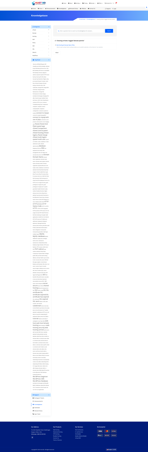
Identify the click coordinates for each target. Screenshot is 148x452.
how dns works (39, 195)
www (42, 385)
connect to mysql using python (39, 115)
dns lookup (39, 150)
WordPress (38, 374)
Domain (46, 155)
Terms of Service (57, 440)
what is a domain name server (41, 342)
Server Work (40, 285)
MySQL (41, 234)
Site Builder (78, 434)
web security (35, 332)
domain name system (40, 161)
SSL (44, 290)
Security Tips (43, 272)
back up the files (40, 77)
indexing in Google (41, 215)
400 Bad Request (40, 64)
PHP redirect (39, 249)
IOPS (34, 219)
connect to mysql (42, 113)
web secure (46, 330)
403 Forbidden (42, 66)
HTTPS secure (43, 210)
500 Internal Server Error (41, 68)
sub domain (39, 303)
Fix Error (46, 180)
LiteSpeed (40, 221)
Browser (39, 81)
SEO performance (40, 277)
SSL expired (43, 299)
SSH (36, 290)
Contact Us (109, 3)
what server (39, 366)
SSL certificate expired (39, 293)
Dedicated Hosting (57, 432)
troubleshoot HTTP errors (42, 312)
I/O (46, 210)
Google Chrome (41, 182)
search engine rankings (38, 268)
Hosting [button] (77, 3)
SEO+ (43, 281)
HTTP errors (37, 204)
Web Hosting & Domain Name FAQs (79, 46)
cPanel (37, 124)
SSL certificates (36, 299)
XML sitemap (46, 385)
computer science (41, 106)
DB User (39, 148)
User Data (40, 321)
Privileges (47, 253)
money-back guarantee (38, 232)
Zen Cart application (39, 389)
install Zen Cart (41, 217)
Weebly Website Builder (81, 436)
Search (109, 31)
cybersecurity (36, 146)
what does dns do (41, 336)
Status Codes (42, 301)
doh (42, 154)
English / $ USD (112, 449)
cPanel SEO (78, 438)
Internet (47, 217)
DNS (42, 148)
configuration (36, 110)
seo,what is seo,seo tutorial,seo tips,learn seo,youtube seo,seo (41, 279)
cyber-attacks (41, 143)
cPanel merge (42, 135)
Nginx (38, 245)
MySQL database (39, 236)
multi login (45, 232)
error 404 (42, 176)
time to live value (45, 308)
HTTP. (35, 208)
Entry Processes (42, 174)
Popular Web (41, 253)
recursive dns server (40, 260)
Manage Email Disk (42, 223)
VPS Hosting (56, 434)
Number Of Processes (37, 247)
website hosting (36, 334)
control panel (39, 121)
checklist (43, 98)
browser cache (45, 81)
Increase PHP (38, 212)
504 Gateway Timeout (37, 72)
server (34, 283)
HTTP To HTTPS (45, 206)
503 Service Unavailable (44, 70)
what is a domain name (41, 338)
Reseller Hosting (57, 436)
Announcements (50, 8)
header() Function (40, 191)
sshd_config (40, 290)
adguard (44, 72)
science (37, 266)
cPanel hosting (38, 133)
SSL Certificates (79, 430)
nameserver (41, 240)
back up (34, 77)
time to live (43, 306)
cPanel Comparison (40, 128)
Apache (38, 74)
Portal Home (82, 19)
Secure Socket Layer (39, 270)
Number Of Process (44, 245)
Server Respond (39, 283)
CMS (39, 100)
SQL (33, 290)
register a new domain (42, 262)
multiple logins (36, 234)
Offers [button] (100, 3)
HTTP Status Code (39, 205)
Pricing (85, 3)
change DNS (40, 87)
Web (44, 321)
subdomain (37, 306)
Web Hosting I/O (42, 325)
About (70, 3)
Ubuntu (40, 318)
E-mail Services (79, 432)
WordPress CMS (38, 379)
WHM (40, 370)
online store (45, 247)
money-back (43, 229)
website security (43, 334)
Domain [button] (92, 3)
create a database (41, 141)
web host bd (40, 323)
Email (37, 169)
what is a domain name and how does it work (41, 340)
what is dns (38, 349)
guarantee (35, 189)
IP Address (43, 219)
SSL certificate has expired (41, 296)
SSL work (36, 301)
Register (108, 8)
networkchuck (42, 242)
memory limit (36, 225)
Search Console (42, 266)
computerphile (36, 108)
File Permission (36, 178)
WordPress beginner (40, 376)
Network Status (74, 8)
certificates (35, 87)
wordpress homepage (38, 383)
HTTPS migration (44, 208)
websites (35, 336)
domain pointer (39, 163)
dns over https (42, 152)
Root (46, 264)
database (42, 146)
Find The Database (40, 180)
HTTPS (39, 208)
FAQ (45, 176)
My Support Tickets (39, 398)
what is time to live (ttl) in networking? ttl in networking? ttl (41, 362)
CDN (44, 85)
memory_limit (42, 225)
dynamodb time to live (43, 165)
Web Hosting (56, 430)
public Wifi (35, 255)
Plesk (42, 251)
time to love (35, 310)
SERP (46, 281)
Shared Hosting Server (43, 288)
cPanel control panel (40, 130)
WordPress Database (40, 381)
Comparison (45, 104)
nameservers (35, 242)
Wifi (41, 372)
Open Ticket (37, 414)
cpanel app (41, 126)
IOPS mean (37, 219)
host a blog (41, 193)
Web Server (41, 332)
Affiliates (83, 8)
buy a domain (36, 83)
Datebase (35, 148)
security (38, 272)
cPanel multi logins (39, 137)
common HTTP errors (37, 102)
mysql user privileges (42, 238)
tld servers (40, 310)
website (45, 332)
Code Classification (44, 100)
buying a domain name (38, 85)
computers (42, 108)
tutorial (35, 318)
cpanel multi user (39, 139)
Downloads (37, 407)
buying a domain (42, 83)
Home (64, 3)
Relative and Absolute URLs (39, 264)
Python (42, 257)
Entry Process (36, 174)
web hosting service (40, 329)
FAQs (47, 176)
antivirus (34, 74)
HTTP (46, 202)
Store (40, 8)
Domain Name (38, 157)
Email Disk (41, 169)
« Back (56, 52)
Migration (38, 229)
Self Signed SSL (39, 275)
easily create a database (38, 167)
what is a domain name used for (40, 344)
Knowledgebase (62, 8)
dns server (38, 154)
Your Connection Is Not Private (39, 387)
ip (40, 219)
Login (114, 8)
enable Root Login (44, 172)
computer (35, 106)
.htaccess (35, 64)
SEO (44, 275)
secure (44, 268)
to (43, 310)
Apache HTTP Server (44, 74)
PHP (34, 249)
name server (35, 240)
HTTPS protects (36, 210)
